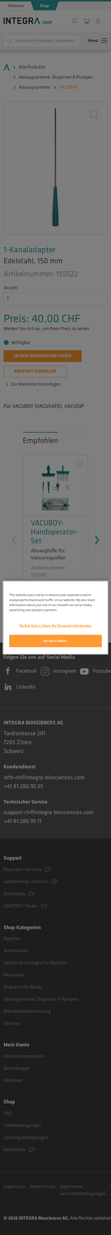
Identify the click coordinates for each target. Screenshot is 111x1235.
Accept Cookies (55, 641)
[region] (55, 617)
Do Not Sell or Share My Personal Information (55, 626)
